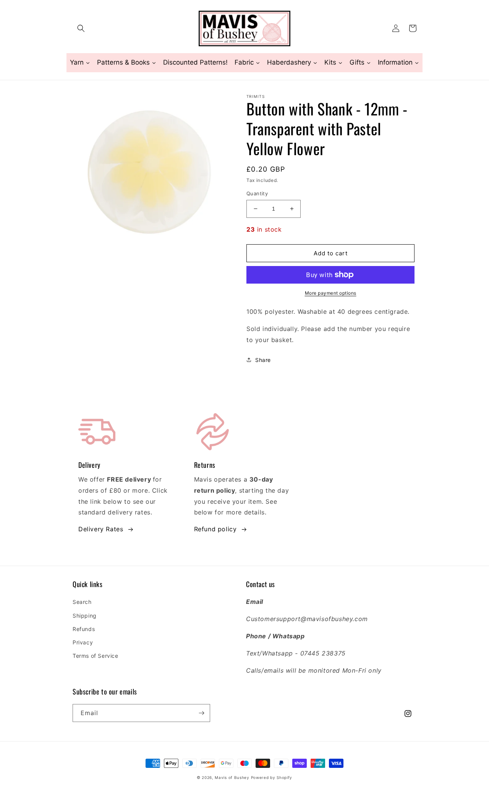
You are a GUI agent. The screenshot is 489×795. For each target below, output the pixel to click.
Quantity (257, 193)
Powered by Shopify (272, 777)
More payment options (330, 293)
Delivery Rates (100, 529)
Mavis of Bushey (232, 777)
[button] (81, 28)
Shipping (85, 615)
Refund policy (215, 529)
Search (82, 602)
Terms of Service (95, 655)
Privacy (83, 642)
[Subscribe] (201, 713)
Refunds (84, 629)
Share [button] (263, 360)
